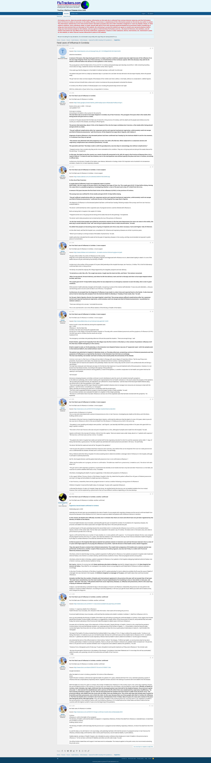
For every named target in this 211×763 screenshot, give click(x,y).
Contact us (124, 758)
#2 (152, 93)
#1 (152, 48)
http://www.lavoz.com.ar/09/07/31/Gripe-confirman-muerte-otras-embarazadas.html (98, 712)
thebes (60, 45)
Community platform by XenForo (105, 761)
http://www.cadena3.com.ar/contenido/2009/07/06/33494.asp (92, 176)
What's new (74, 13)
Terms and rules (132, 758)
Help (146, 758)
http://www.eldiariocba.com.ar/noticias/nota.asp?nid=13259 (91, 321)
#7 (152, 494)
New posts (59, 16)
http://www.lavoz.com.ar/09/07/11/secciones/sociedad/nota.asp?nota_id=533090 (97, 604)
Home (60, 13)
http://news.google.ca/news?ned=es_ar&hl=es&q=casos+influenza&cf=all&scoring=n (98, 102)
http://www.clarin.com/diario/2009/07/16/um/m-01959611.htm (92, 667)
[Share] (150, 48)
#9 (152, 657)
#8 (152, 594)
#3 (152, 167)
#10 (152, 705)
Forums (66, 13)
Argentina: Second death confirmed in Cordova (84, 505)
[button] (79, 13)
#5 (152, 311)
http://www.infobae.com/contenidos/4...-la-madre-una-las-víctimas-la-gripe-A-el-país (98, 252)
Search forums (66, 16)
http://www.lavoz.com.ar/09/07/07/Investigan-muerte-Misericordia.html (94, 409)
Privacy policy (140, 758)
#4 (152, 242)
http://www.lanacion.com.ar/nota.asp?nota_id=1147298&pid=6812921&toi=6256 (97, 51)
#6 (152, 399)
